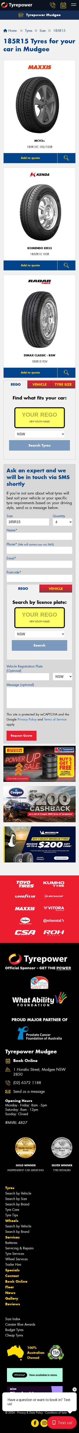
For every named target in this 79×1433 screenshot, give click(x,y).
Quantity (59, 516)
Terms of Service (55, 719)
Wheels (11, 1220)
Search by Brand (17, 1204)
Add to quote (30, 158)
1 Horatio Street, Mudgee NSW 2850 (39, 1072)
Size (10, 516)
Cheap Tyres (14, 1335)
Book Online (16, 1281)
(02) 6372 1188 (27, 1082)
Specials (12, 1270)
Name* (12, 530)
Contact (12, 1275)
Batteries (11, 1243)
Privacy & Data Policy (30, 1412)
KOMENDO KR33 (39, 248)
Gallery (11, 1298)
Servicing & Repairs (19, 1248)
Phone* (30, 544)
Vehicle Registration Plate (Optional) (25, 668)
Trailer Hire (13, 1264)
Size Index (12, 1319)
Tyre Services (14, 1253)
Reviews (12, 1304)
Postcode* (14, 572)
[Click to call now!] (52, 5)
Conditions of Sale (56, 1412)
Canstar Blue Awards (20, 1324)
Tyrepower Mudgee (43, 15)
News (10, 1292)
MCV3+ (39, 141)
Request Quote (21, 735)
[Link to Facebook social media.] (35, 1423)
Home (12, 30)
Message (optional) (20, 685)
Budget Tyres (14, 1330)
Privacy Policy (27, 719)
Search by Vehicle (18, 1193)
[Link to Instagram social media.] (44, 1423)
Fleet (9, 1287)
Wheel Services (16, 1259)
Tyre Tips (11, 1215)
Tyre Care (12, 1209)
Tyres (9, 1188)
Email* (11, 558)
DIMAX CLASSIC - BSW (39, 355)
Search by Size (16, 1199)
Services (12, 1237)
